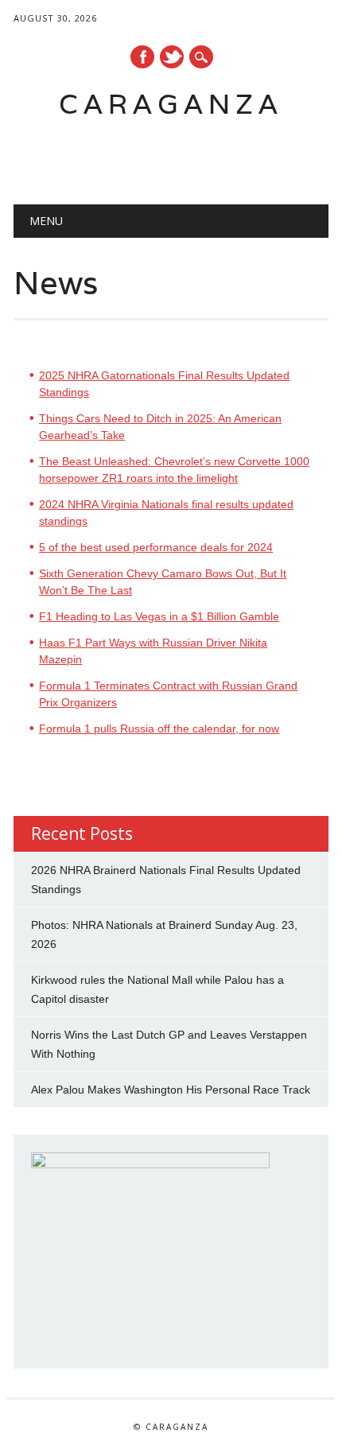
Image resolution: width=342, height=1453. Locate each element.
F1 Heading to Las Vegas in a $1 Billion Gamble (159, 616)
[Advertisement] (177, 156)
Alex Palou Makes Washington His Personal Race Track (170, 1089)
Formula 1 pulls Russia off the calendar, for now (159, 728)
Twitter (172, 56)
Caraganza (171, 104)
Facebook (142, 56)
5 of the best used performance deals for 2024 (156, 547)
